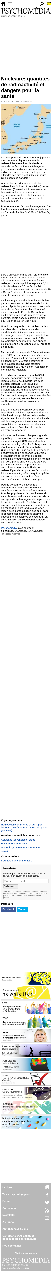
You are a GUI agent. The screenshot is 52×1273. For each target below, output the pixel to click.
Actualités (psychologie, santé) (18, 839)
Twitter (22, 909)
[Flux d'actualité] (47, 1212)
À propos (8, 1222)
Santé (4, 851)
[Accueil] (4, 5)
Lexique (7, 1187)
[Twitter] (47, 1204)
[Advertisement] (26, 46)
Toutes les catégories (26, 1253)
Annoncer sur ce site (15, 1228)
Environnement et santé (14, 843)
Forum (6, 1201)
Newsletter (8, 1215)
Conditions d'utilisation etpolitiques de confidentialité (19, 1237)
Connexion (9, 1208)
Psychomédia (7, 101)
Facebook (8, 909)
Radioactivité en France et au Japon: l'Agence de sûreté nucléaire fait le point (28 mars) (24, 827)
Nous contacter (11, 1245)
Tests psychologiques (16, 1194)
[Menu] (11, 5)
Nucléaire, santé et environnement (20, 847)
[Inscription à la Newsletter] (48, 5)
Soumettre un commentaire (16, 860)
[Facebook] (47, 1196)
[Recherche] (41, 5)
